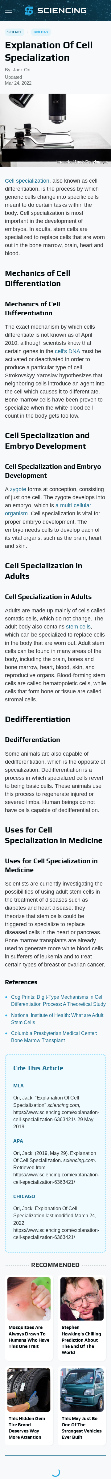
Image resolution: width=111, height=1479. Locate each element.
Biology (41, 32)
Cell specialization (27, 181)
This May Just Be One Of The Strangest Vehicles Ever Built (82, 1428)
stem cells (78, 627)
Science (14, 32)
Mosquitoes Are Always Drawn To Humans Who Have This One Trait (29, 1337)
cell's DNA (67, 351)
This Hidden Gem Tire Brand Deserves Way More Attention (27, 1428)
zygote (18, 489)
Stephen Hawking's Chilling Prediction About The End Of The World (81, 1340)
